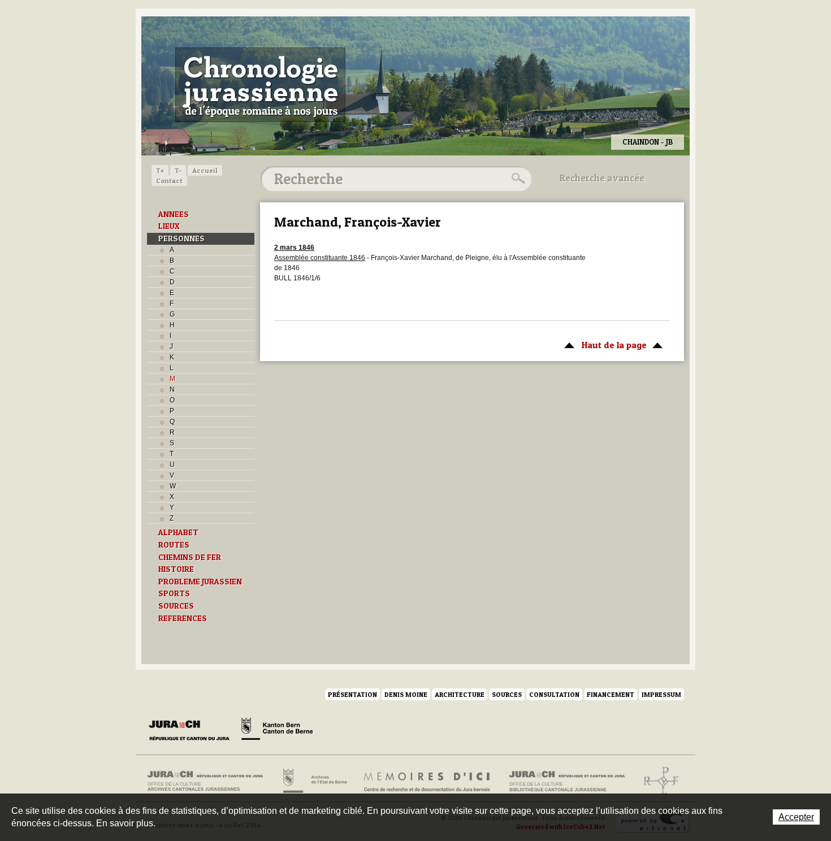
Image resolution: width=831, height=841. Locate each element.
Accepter (796, 817)
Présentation (352, 694)
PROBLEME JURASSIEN (200, 581)
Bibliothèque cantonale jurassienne (567, 781)
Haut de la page (603, 344)
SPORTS (174, 593)
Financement (610, 694)
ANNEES (173, 214)
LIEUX (169, 226)
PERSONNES (181, 238)
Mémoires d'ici (427, 781)
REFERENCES (182, 618)
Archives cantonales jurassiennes (209, 781)
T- (178, 170)
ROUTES (173, 545)
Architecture (459, 694)
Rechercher (517, 179)
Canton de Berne (277, 731)
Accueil (205, 170)
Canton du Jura (192, 731)
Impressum (661, 694)
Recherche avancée (602, 178)
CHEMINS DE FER (189, 557)
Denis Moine (405, 694)
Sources (507, 694)
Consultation (554, 694)
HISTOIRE (176, 569)
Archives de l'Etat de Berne (314, 781)
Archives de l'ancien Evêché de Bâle (657, 781)
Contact (169, 180)
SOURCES (176, 606)
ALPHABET (178, 532)
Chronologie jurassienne (260, 84)
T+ (160, 170)
